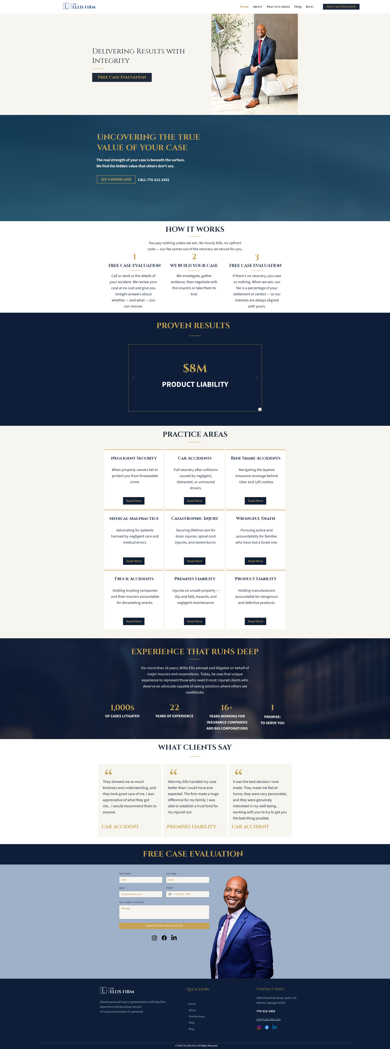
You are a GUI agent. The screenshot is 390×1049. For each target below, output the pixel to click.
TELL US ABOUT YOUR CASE (131, 902)
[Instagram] (154, 938)
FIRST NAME (125, 873)
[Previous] (133, 377)
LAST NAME (171, 873)
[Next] (256, 377)
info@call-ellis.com (268, 1019)
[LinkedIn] (174, 938)
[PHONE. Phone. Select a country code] (171, 894)
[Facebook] (164, 938)
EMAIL (122, 888)
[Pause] (260, 409)
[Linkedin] (274, 1027)
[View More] (137, 470)
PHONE (170, 888)
